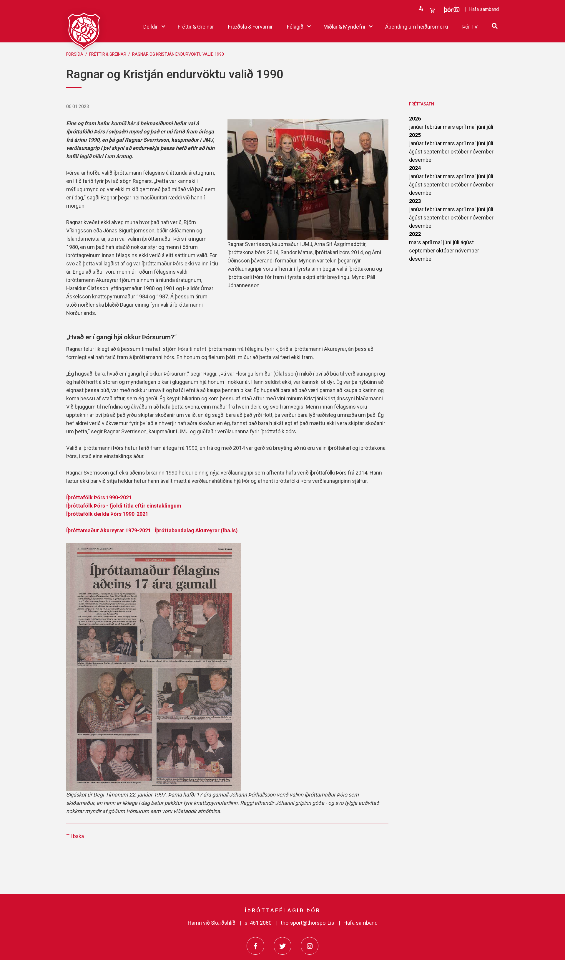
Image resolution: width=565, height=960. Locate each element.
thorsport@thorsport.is (307, 923)
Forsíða (74, 54)
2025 (415, 135)
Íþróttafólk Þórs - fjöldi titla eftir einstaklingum (123, 506)
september (437, 151)
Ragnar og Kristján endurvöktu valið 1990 (178, 54)
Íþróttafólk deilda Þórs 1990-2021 (107, 514)
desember (421, 160)
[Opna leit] (494, 25)
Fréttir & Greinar (107, 54)
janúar (417, 127)
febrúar (434, 127)
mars (449, 127)
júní (481, 127)
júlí (489, 127)
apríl (461, 127)
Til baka (75, 836)
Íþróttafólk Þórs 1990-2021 (99, 497)
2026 (415, 118)
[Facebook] (255, 946)
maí (472, 127)
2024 (415, 168)
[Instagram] (309, 946)
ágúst (416, 151)
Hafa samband (360, 923)
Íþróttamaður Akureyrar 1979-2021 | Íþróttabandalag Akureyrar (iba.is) (152, 530)
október (460, 151)
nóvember (481, 151)
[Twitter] (282, 946)
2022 (415, 234)
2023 (415, 201)
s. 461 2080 (258, 923)
